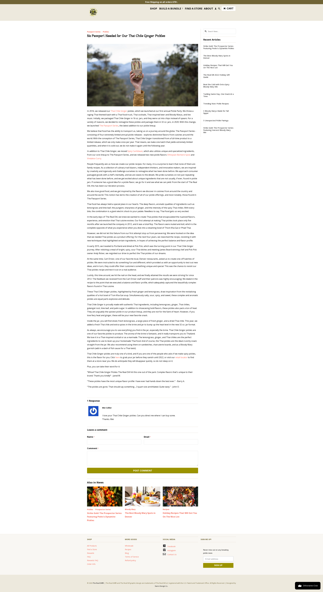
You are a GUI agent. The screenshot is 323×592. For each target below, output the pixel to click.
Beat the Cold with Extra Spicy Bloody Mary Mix (216, 85)
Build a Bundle (171, 8)
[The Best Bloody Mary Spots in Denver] (142, 505)
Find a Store (92, 549)
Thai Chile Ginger (119, 111)
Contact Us (171, 554)
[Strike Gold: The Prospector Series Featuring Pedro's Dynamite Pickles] (104, 505)
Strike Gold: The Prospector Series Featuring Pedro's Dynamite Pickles (104, 517)
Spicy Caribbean (135, 151)
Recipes (166, 509)
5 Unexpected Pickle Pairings (215, 120)
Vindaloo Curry (94, 158)
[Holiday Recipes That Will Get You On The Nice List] (180, 505)
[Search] (219, 9)
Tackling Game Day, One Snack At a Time (218, 95)
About (208, 8)
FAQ (89, 557)
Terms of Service (132, 557)
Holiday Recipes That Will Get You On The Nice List (218, 66)
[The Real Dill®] (93, 12)
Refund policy (130, 560)
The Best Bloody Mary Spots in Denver (216, 56)
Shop (153, 8)
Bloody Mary (130, 509)
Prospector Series (103, 509)
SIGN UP (218, 565)
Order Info (91, 564)
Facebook (171, 546)
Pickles (106, 32)
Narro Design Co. (161, 586)
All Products (92, 546)
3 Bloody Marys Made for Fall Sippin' (216, 112)
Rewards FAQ (92, 560)
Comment (93, 448)
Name (91, 436)
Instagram (171, 550)
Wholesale (129, 546)
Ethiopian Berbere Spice (178, 154)
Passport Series (93, 32)
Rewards (90, 553)
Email (147, 436)
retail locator (181, 357)
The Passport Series (108, 125)
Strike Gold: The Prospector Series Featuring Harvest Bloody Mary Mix (218, 130)
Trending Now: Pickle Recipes (216, 103)
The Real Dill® (98, 583)
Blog (127, 553)
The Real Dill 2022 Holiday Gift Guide (216, 76)
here (117, 357)
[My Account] (216, 9)
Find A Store (193, 8)
